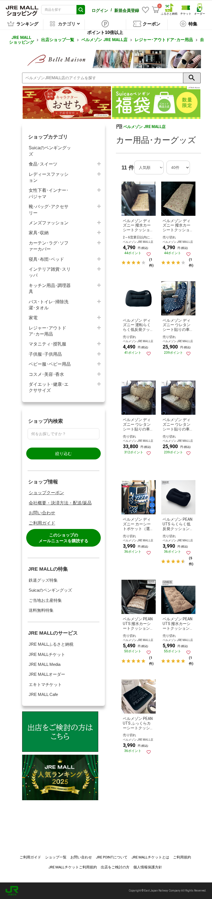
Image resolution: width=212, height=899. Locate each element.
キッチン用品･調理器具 (50, 288)
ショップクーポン (46, 492)
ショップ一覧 (56, 857)
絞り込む (63, 453)
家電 (33, 317)
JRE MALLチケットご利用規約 (72, 867)
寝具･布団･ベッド (46, 259)
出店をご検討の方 (115, 867)
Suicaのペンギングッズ (50, 150)
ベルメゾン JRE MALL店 (104, 39)
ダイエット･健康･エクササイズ (48, 387)
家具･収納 (39, 232)
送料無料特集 (41, 610)
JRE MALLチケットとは (150, 857)
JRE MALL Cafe (43, 694)
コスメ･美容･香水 (46, 374)
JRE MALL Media (44, 664)
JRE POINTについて (112, 857)
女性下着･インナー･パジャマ (48, 193)
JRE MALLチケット (47, 654)
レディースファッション (48, 177)
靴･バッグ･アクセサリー (48, 209)
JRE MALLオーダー (47, 674)
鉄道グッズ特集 (43, 580)
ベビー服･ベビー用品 (50, 364)
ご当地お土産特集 (45, 600)
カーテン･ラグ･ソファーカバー (48, 246)
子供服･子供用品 (45, 354)
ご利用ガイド (42, 523)
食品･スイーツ (43, 164)
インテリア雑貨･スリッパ (50, 272)
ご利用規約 (182, 857)
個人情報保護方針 (147, 867)
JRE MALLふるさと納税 (51, 644)
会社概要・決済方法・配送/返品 (60, 503)
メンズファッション (48, 222)
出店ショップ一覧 (57, 39)
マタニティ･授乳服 (47, 344)
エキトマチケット (45, 684)
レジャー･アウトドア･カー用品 (164, 39)
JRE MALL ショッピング (21, 40)
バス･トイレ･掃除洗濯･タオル (48, 304)
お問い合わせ (42, 512)
